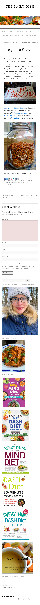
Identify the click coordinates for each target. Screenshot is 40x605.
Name (4, 242)
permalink (8, 184)
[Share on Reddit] (9, 179)
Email (4, 249)
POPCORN (8, 115)
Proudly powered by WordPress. (28, 599)
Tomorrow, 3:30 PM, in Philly (15, 108)
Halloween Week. (30, 42)
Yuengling (15, 118)
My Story (28, 31)
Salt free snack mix (21, 113)
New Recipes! (7, 35)
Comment (6, 219)
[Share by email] (18, 179)
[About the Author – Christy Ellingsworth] (20, 311)
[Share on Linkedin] (13, 179)
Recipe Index (31, 35)
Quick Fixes (19, 35)
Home (4, 31)
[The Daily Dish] (20, 21)
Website (5, 256)
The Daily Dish (20, 6)
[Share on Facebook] (5, 179)
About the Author (16, 31)
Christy (9, 53)
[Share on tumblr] (16, 179)
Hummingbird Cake (10, 42)
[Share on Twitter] (7, 179)
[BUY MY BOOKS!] (14, 392)
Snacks (14, 183)
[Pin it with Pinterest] (11, 179)
